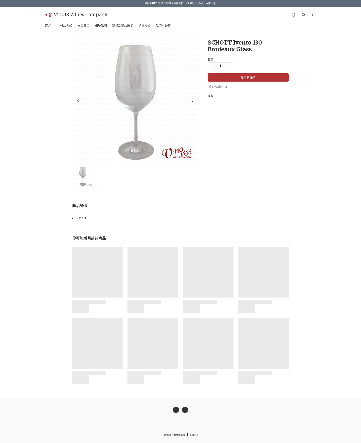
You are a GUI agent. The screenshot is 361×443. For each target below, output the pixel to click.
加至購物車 (248, 77)
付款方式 (66, 25)
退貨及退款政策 (122, 25)
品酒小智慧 (163, 25)
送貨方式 (144, 25)
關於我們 (101, 25)
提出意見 (194, 434)
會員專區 (83, 25)
